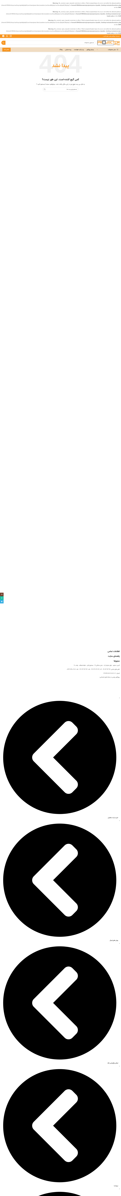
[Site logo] (108, 43)
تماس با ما (6, 50)
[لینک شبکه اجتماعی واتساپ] (7, 36)
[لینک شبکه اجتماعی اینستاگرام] (11, 36)
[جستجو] (3, 43)
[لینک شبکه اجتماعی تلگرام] (3, 36)
